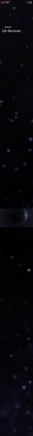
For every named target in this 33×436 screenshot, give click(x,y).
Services (8, 27)
